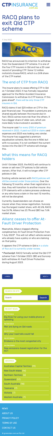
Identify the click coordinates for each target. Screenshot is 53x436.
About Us (7, 413)
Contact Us (8, 428)
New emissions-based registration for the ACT (25, 349)
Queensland (10, 379)
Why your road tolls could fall (19, 334)
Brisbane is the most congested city (22, 341)
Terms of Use (9, 423)
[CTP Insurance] (20, 5)
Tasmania (9, 388)
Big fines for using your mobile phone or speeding (24, 318)
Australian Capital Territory (18, 366)
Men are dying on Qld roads (18, 326)
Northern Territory (13, 375)
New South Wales (13, 370)
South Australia (12, 384)
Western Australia (13, 397)
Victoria (8, 392)
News (5, 408)
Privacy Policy (10, 418)
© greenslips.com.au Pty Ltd (13, 433)
